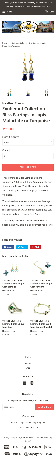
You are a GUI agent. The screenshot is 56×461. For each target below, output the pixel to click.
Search (28, 363)
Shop (28, 367)
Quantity (7, 150)
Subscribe (44, 407)
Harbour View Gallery (30, 437)
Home (4, 43)
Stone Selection (10, 136)
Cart (51, 12)
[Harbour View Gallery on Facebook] (24, 383)
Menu (9, 11)
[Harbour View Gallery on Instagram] (31, 383)
